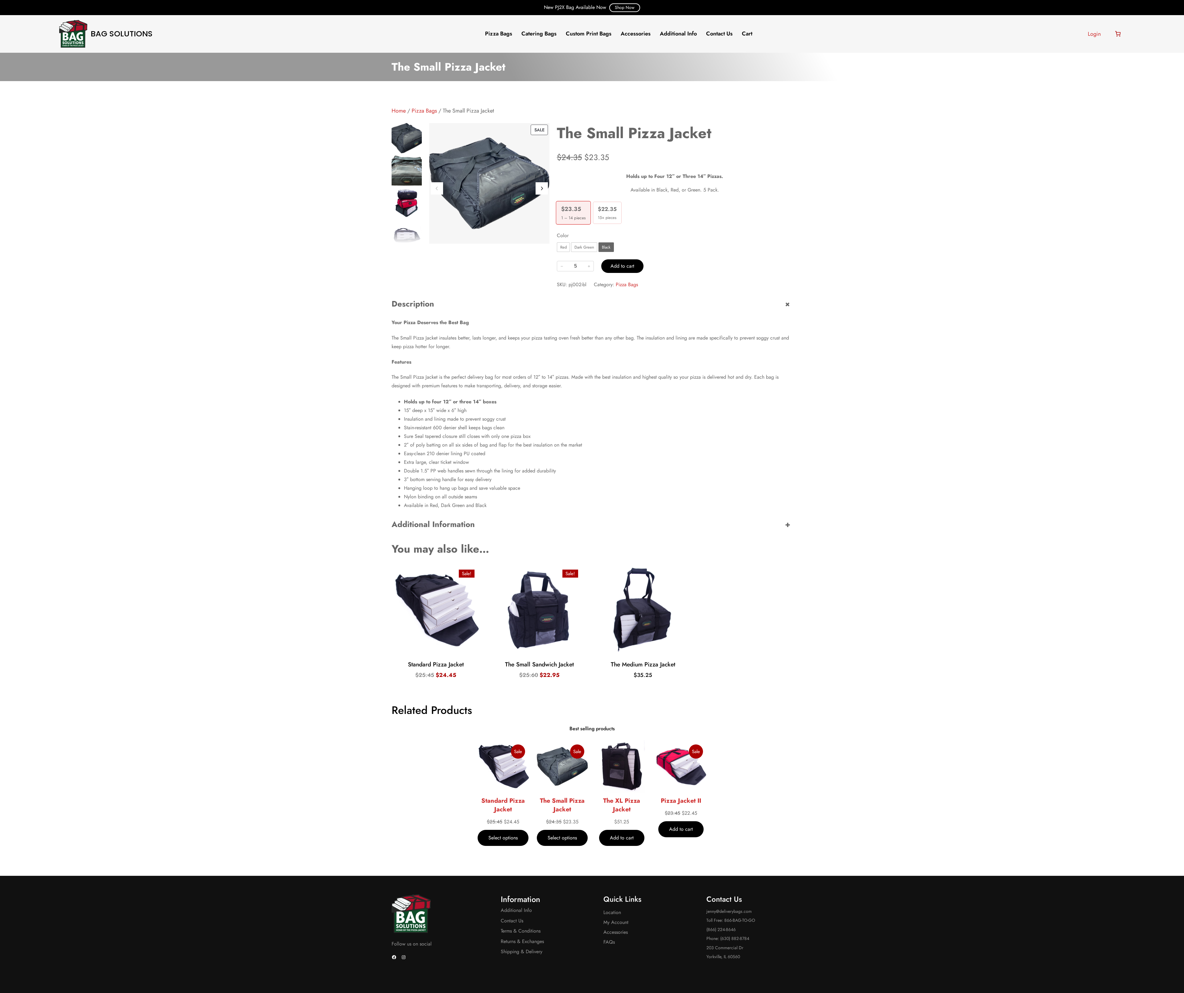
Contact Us (512, 920)
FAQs (609, 942)
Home (399, 111)
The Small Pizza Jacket (562, 805)
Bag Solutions (122, 33)
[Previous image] (437, 188)
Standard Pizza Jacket (503, 805)
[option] (407, 171)
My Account (615, 922)
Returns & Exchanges (522, 941)
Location (612, 912)
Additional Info (516, 910)
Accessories (615, 932)
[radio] (563, 247)
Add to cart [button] (540, 651)
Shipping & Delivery (521, 951)
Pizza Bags (424, 111)
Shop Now (625, 7)
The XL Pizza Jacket (621, 805)
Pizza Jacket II (681, 801)
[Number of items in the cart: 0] (1118, 34)
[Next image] (542, 188)
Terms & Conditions (521, 930)
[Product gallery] (489, 183)
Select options (436, 651)
